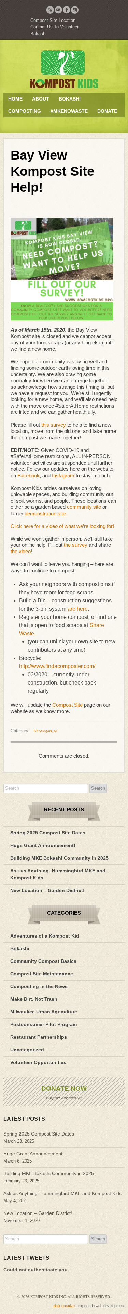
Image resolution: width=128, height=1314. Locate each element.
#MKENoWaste (69, 111)
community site (84, 507)
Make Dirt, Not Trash (33, 999)
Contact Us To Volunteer (54, 26)
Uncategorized (45, 730)
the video (21, 551)
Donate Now (64, 1088)
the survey (75, 545)
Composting (24, 111)
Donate (107, 111)
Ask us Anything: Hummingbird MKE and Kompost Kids (62, 1193)
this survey (53, 425)
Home (15, 99)
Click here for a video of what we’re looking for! (62, 526)
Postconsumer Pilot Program (43, 1024)
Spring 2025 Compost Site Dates (47, 832)
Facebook (28, 475)
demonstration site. (46, 513)
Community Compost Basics (43, 961)
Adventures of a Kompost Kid (44, 936)
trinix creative (64, 1306)
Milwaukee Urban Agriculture (43, 1011)
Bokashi (38, 33)
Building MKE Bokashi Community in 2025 (59, 858)
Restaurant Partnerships (38, 1037)
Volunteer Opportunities (38, 1062)
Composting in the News (39, 986)
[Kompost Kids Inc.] (64, 69)
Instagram (63, 475)
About (40, 99)
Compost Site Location (52, 20)
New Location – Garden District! (47, 890)
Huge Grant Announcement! (42, 845)
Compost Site (67, 705)
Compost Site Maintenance (41, 974)
